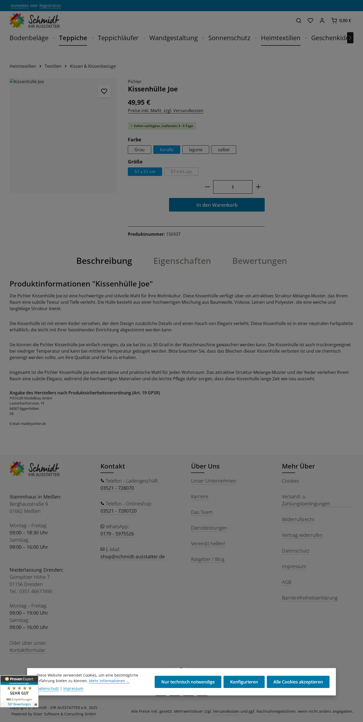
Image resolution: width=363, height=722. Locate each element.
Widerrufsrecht (298, 519)
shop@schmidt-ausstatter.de (132, 556)
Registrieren (50, 5)
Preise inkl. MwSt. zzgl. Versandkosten (166, 110)
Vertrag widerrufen (302, 535)
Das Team (202, 512)
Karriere (199, 496)
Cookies (290, 481)
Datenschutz (295, 550)
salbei (224, 150)
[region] (63, 135)
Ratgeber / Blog (207, 559)
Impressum (294, 566)
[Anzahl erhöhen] (258, 187)
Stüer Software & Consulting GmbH (64, 713)
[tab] (104, 260)
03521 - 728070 (117, 488)
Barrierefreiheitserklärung (309, 597)
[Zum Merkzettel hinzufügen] (104, 91)
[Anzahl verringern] (207, 187)
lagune (195, 150)
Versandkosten (226, 711)
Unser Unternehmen (213, 481)
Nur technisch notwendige (188, 682)
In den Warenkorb (217, 204)
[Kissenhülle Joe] (63, 135)
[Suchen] (298, 20)
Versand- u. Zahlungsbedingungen (306, 500)
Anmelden (20, 5)
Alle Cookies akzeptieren (298, 682)
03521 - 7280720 (118, 511)
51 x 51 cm (144, 172)
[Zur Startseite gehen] (35, 20)
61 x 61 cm (185, 172)
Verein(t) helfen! (208, 543)
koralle (167, 150)
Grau (139, 150)
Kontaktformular (27, 650)
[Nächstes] (350, 37)
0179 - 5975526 (117, 533)
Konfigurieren (244, 682)
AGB (286, 582)
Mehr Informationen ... (109, 680)
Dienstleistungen (209, 528)
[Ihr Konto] (322, 20)
